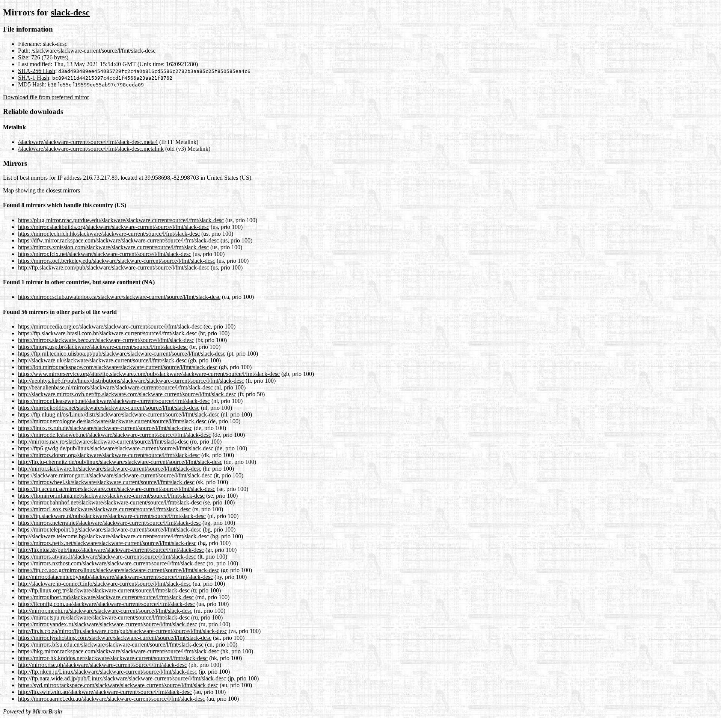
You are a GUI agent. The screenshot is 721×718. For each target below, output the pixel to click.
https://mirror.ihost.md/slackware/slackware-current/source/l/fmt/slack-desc (106, 597)
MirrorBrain (47, 711)
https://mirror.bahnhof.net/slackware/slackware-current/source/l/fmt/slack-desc (110, 502)
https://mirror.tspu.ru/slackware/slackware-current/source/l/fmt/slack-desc (104, 617)
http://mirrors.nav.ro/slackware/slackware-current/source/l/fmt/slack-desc (103, 441)
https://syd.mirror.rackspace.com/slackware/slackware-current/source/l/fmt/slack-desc (118, 685)
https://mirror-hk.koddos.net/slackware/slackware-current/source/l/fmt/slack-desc (113, 658)
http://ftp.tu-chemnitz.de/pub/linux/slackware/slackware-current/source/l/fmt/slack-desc (120, 462)
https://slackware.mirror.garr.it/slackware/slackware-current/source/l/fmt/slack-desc (115, 475)
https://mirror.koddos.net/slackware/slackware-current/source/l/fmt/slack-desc (108, 407)
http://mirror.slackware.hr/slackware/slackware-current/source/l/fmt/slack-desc (109, 468)
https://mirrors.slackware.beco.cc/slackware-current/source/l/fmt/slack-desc (106, 340)
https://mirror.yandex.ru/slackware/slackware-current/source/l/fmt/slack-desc (107, 624)
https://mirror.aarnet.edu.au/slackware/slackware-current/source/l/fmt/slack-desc (111, 698)
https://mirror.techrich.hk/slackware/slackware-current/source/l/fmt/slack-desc (109, 233)
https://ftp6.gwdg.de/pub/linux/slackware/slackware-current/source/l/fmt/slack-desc (115, 448)
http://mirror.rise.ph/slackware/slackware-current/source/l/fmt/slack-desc (102, 665)
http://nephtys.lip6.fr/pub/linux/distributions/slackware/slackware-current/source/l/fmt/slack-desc (131, 380)
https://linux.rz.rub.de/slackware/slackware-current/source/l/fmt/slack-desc (105, 428)
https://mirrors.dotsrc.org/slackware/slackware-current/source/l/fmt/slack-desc (109, 455)
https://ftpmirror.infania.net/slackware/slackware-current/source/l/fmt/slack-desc (111, 495)
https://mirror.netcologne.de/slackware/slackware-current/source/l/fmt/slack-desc (112, 421)
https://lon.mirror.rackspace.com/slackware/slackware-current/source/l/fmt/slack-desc (117, 367)
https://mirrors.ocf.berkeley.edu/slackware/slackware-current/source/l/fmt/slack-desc (116, 261)
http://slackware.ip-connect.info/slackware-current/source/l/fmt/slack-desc (104, 583)
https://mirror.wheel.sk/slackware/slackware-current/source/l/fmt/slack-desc (106, 482)
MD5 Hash (31, 84)
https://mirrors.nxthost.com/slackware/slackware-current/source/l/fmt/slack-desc (111, 563)
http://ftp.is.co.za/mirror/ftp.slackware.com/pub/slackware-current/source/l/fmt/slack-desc (122, 631)
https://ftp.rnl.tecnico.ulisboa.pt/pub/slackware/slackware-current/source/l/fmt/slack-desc (121, 353)
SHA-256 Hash (36, 71)
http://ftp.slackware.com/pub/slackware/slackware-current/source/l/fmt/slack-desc (113, 267)
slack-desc (70, 12)
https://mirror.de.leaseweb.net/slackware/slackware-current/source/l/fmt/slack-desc (114, 435)
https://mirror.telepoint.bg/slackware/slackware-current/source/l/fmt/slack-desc (109, 529)
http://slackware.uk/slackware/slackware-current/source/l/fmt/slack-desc (102, 360)
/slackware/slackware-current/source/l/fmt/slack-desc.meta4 (88, 142)
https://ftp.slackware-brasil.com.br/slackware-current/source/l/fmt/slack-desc (107, 333)
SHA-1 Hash (33, 77)
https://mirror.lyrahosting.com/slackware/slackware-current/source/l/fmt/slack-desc (114, 638)
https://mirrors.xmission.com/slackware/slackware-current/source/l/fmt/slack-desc (113, 247)
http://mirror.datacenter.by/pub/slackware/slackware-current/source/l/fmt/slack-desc (115, 577)
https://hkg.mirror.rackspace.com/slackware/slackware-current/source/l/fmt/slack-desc (118, 651)
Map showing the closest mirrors (41, 190)
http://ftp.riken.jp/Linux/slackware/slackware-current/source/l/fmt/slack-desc (107, 671)
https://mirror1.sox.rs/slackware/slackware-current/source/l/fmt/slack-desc (104, 509)
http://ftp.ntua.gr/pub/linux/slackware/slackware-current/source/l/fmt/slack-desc (111, 550)
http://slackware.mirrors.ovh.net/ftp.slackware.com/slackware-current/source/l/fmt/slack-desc (127, 394)
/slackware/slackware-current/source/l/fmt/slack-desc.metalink (91, 148)
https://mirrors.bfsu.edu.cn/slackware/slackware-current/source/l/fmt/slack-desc (111, 644)
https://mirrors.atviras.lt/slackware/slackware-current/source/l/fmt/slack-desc (107, 556)
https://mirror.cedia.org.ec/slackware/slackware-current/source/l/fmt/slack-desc (110, 326)
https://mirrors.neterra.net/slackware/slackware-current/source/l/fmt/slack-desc (109, 523)
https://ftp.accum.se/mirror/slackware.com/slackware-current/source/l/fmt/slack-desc (116, 489)
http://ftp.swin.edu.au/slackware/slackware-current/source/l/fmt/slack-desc (105, 692)
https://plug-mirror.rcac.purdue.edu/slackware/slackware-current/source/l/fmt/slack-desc (121, 220)
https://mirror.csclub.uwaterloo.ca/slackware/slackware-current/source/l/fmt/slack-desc (119, 297)
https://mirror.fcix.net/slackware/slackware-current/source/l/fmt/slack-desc (104, 254)
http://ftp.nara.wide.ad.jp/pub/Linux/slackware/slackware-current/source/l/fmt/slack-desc (122, 678)
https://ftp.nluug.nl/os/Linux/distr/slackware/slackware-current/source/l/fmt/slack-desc (118, 414)
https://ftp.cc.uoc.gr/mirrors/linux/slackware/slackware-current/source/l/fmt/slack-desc (118, 570)
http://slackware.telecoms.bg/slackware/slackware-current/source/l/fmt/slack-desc (113, 536)
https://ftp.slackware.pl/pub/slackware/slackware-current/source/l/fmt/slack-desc (112, 516)
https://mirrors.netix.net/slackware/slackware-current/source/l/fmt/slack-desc (107, 543)
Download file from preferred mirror (46, 97)
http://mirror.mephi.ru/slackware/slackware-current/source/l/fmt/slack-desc (105, 610)
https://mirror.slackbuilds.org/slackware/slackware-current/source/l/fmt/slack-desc (113, 227)
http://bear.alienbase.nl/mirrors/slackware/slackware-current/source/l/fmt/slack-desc (115, 387)
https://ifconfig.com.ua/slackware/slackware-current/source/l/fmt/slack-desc (106, 604)
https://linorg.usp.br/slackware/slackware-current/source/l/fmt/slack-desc (103, 347)
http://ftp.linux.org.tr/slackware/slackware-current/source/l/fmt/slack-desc (104, 590)
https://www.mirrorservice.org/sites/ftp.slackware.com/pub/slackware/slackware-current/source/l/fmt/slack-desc (149, 374)
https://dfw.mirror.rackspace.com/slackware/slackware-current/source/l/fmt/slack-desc (118, 240)
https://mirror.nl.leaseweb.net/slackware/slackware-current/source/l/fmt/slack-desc (114, 401)
